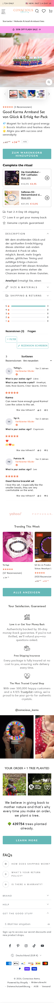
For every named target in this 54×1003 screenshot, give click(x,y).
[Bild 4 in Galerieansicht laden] (40, 94)
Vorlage (6, 564)
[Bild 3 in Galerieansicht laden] (31, 94)
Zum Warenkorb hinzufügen (27, 154)
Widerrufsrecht (39, 982)
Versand (46, 986)
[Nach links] (5, 94)
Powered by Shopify (17, 982)
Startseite (7, 21)
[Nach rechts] (49, 94)
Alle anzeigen (27, 592)
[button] (37, 11)
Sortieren (27, 356)
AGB (36, 986)
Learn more (27, 840)
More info (26, 178)
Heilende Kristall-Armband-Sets (29, 21)
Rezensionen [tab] (15, 332)
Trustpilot (27, 692)
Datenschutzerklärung (18, 986)
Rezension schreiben (34, 346)
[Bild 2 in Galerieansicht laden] (22, 94)
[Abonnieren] (49, 924)
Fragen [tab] (32, 332)
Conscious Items (31, 978)
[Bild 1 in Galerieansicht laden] (13, 94)
